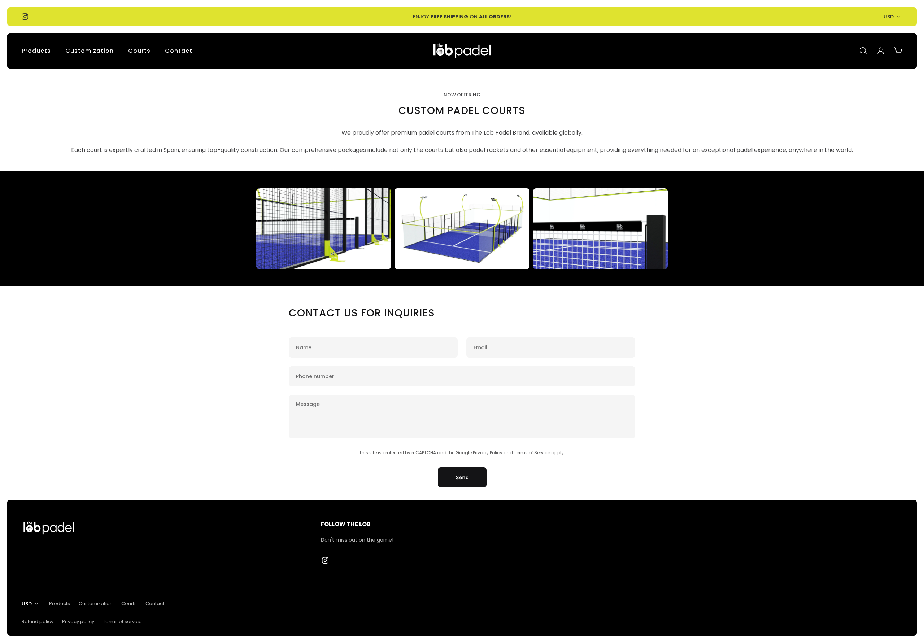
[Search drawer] (863, 51)
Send (462, 477)
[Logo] (462, 51)
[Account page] (880, 51)
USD (889, 16)
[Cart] (898, 51)
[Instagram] (25, 17)
